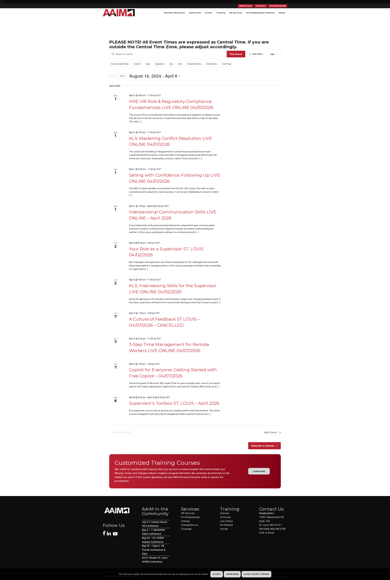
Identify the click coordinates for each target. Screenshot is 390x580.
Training (185, 521)
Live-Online (226, 521)
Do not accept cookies (256, 574)
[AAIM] (119, 12)
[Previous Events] (110, 76)
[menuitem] (245, 6)
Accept (217, 574)
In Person (225, 517)
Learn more (232, 574)
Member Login (245, 6)
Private (224, 528)
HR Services (188, 513)
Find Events (236, 54)
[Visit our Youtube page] (115, 532)
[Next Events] (114, 76)
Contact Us (260, 6)
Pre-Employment (190, 517)
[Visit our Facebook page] (104, 531)
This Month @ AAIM (277, 6)
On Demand (226, 525)
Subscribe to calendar (262, 445)
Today (122, 75)
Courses (224, 513)
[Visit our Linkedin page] (110, 531)
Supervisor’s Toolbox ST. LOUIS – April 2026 (174, 403)
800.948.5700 (278, 528)
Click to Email (266, 532)
